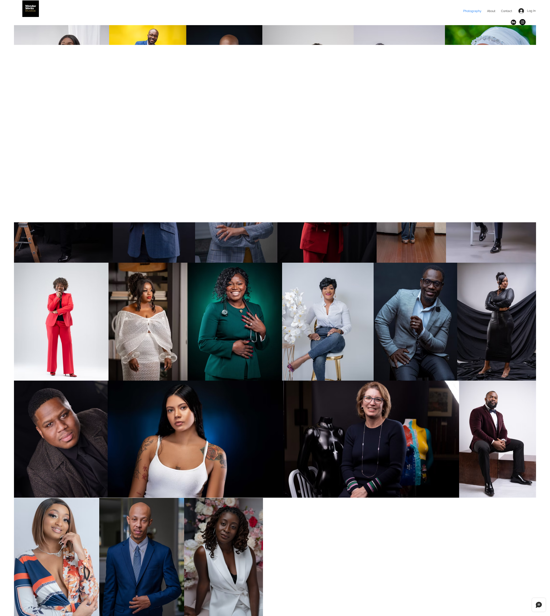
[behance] (513, 22)
